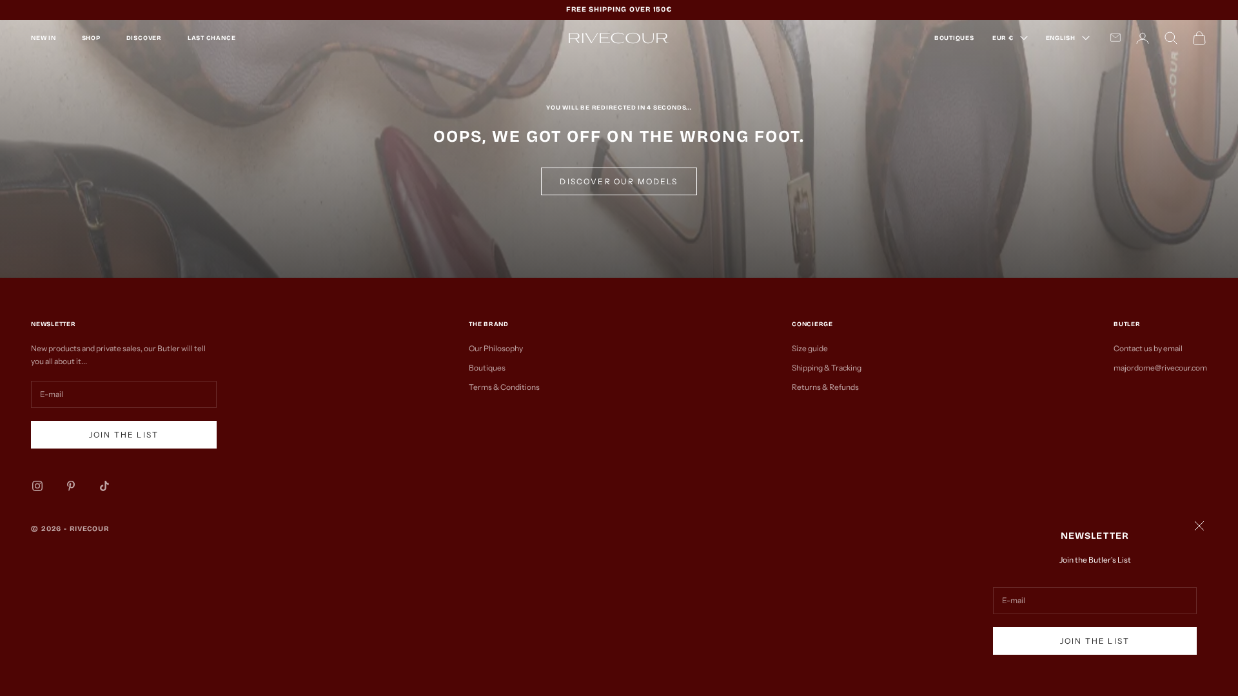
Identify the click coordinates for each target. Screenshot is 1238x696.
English (1061, 38)
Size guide (810, 348)
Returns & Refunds (825, 387)
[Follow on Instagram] (37, 485)
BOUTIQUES (954, 38)
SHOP (91, 38)
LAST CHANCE (211, 38)
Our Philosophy (496, 348)
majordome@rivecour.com (1160, 367)
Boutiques (487, 367)
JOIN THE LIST (1095, 641)
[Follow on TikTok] (104, 485)
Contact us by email (1148, 348)
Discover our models (619, 181)
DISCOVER (144, 38)
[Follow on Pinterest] (70, 485)
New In (43, 38)
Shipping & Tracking (826, 367)
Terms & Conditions (504, 387)
